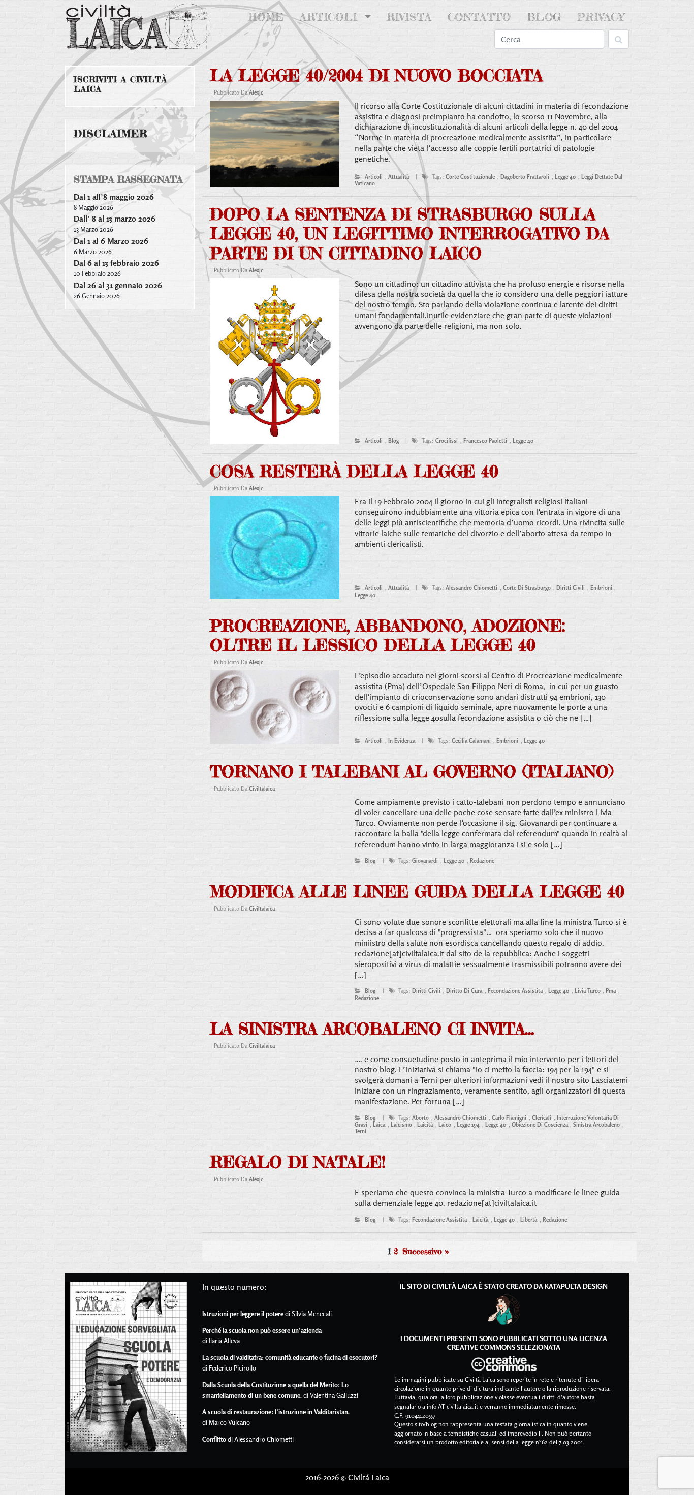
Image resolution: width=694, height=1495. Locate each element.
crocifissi (446, 440)
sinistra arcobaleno (596, 1124)
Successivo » (425, 1251)
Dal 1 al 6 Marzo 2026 (111, 241)
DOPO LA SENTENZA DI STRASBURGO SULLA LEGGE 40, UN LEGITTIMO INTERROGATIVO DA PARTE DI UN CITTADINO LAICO (409, 233)
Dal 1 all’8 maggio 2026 (114, 197)
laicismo (401, 1124)
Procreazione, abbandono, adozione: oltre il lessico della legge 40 (387, 635)
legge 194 (468, 1124)
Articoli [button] (331, 17)
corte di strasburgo (527, 587)
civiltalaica (262, 788)
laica (379, 1124)
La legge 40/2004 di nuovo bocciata (376, 75)
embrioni (601, 587)
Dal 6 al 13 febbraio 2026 (116, 263)
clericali (541, 1118)
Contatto (479, 17)
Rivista (409, 17)
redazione (482, 860)
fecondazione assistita (515, 990)
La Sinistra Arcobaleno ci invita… (372, 1029)
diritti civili (570, 587)
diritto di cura (464, 990)
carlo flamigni (509, 1118)
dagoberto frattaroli (524, 176)
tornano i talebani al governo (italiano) (411, 772)
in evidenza (401, 740)
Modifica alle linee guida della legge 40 (417, 891)
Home (268, 17)
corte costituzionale (470, 176)
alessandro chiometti (471, 587)
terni (360, 1131)
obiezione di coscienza (540, 1124)
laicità (425, 1124)
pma (611, 990)
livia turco (588, 990)
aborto (420, 1118)
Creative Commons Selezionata (503, 1347)
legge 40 (565, 176)
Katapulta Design (576, 1286)
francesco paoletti (485, 440)
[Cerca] (618, 39)
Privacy (601, 17)
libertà (528, 1219)
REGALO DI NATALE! (298, 1162)
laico (444, 1124)
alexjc (256, 92)
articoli (374, 176)
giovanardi (425, 860)
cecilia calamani (471, 740)
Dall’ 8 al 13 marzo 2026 (114, 218)
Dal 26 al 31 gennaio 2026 (118, 285)
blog (393, 440)
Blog (544, 17)
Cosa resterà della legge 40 (354, 471)
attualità (398, 176)
